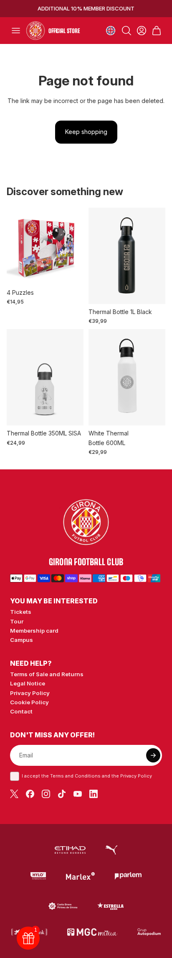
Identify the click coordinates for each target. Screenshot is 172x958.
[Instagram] (46, 794)
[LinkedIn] (93, 794)
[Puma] (111, 850)
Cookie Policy (29, 702)
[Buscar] (126, 30)
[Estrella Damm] (110, 906)
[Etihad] (70, 850)
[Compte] (141, 30)
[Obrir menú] (15, 30)
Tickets (20, 611)
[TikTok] (62, 794)
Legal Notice (27, 683)
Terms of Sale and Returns (46, 674)
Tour (16, 621)
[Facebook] (30, 794)
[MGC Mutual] (92, 932)
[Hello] (38, 876)
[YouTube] (77, 794)
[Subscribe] (153, 755)
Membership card (34, 630)
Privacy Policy (30, 693)
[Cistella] (156, 30)
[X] (14, 794)
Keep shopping (86, 131)
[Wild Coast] (62, 906)
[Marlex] (80, 876)
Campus (21, 639)
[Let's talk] (128, 876)
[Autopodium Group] (149, 932)
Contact (21, 711)
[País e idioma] (111, 31)
